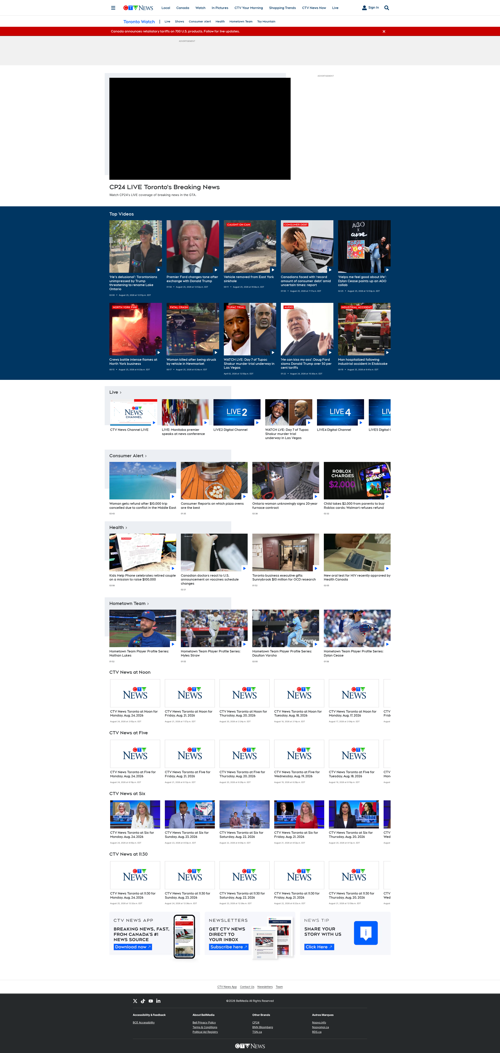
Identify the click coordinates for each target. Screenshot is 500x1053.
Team (279, 986)
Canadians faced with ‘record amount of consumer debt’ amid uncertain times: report (306, 281)
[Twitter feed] (135, 1000)
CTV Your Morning (249, 8)
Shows (179, 21)
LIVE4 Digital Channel (334, 430)
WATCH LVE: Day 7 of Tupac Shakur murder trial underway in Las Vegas (249, 364)
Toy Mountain (266, 21)
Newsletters (265, 986)
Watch (200, 8)
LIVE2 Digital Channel (230, 430)
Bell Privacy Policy (204, 1022)
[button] (383, 420)
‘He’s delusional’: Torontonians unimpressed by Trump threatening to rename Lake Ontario (133, 283)
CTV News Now (314, 8)
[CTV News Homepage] (138, 7)
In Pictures (220, 8)
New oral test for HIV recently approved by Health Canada (357, 578)
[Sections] (113, 8)
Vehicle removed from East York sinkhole (249, 279)
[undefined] (135, 701)
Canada (182, 8)
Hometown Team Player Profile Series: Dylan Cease (353, 653)
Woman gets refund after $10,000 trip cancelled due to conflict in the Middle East (142, 506)
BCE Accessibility (144, 1022)
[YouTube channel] (150, 1000)
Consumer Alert (200, 21)
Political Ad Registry (205, 1031)
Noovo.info (319, 1022)
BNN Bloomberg (262, 1027)
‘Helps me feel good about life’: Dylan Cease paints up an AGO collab (362, 281)
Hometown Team (241, 21)
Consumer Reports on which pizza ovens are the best (212, 506)
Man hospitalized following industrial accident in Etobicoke (363, 362)
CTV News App (227, 986)
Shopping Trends (282, 8)
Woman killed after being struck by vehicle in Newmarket (191, 362)
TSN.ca (257, 1031)
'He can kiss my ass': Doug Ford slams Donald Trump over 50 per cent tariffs (306, 364)
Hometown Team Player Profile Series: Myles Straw (210, 653)
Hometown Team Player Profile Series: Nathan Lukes (139, 653)
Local (166, 8)
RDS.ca (316, 1031)
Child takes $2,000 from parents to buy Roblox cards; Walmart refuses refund (354, 506)
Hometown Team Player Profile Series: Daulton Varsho (282, 653)
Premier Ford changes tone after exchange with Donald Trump (192, 279)
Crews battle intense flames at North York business (133, 362)
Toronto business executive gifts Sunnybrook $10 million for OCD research (284, 578)
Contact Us (247, 986)
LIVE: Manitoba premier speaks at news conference (183, 432)
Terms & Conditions (205, 1027)
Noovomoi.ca (320, 1027)
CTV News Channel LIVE (129, 430)
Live (335, 8)
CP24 (255, 1022)
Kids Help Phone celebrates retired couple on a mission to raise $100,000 (142, 578)
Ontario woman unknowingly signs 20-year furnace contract (285, 506)
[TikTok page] (143, 1000)
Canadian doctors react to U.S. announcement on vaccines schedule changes (210, 580)
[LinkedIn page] (158, 1000)
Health (220, 21)
